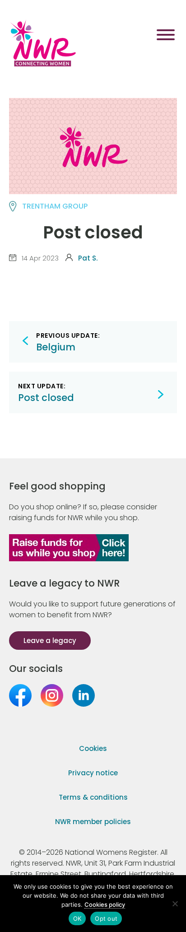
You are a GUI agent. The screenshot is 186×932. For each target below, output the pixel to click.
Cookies (93, 748)
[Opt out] (174, 903)
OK (77, 918)
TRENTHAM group (55, 206)
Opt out (106, 918)
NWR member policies (93, 821)
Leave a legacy (49, 640)
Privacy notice (93, 773)
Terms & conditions (93, 797)
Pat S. (88, 258)
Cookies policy (104, 904)
